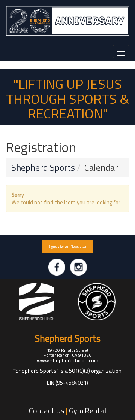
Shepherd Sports (43, 167)
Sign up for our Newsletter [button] (68, 246)
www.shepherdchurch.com (67, 360)
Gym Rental (87, 410)
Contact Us (46, 410)
